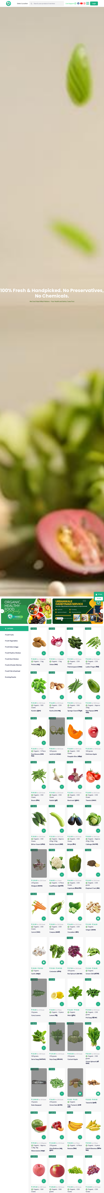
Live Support (70, 3)
